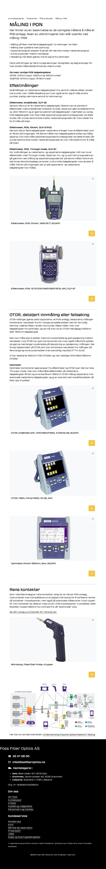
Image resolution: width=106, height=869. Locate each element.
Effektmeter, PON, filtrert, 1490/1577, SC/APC (35, 223)
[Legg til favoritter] (92, 179)
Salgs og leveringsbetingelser (24, 837)
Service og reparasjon (20, 827)
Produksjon (14, 831)
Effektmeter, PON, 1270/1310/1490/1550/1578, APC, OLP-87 (43, 288)
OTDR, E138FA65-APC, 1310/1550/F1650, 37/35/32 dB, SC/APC (45, 433)
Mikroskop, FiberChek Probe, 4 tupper (32, 664)
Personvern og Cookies (20, 809)
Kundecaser (15, 800)
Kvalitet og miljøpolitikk (20, 806)
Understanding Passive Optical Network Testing (69, 734)
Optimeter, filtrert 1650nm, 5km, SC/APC (33, 563)
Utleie (11, 834)
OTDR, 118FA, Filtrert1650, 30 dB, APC (31, 498)
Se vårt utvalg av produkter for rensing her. (33, 612)
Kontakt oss (14, 821)
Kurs (10, 824)
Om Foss (12, 797)
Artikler (12, 803)
